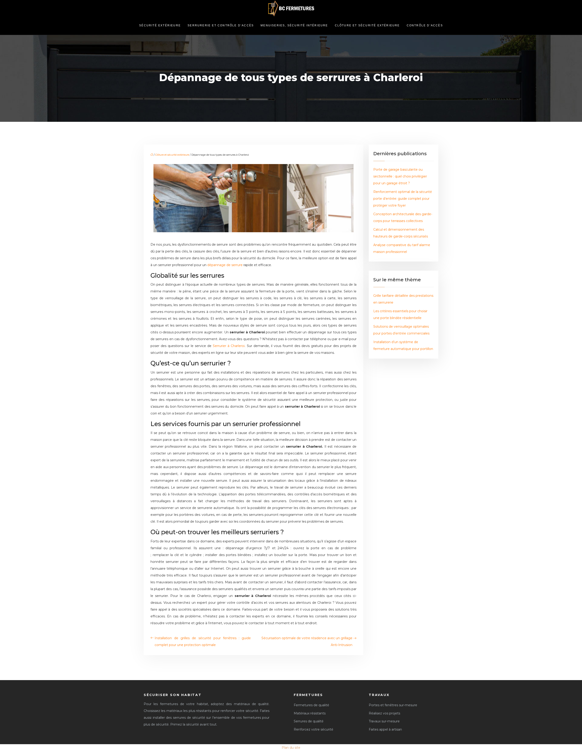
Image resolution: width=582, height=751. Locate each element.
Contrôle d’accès (425, 25)
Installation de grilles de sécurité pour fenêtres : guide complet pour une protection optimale (203, 641)
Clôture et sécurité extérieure (367, 25)
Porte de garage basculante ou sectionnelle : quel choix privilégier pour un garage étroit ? (400, 176)
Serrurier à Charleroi (229, 346)
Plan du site (291, 748)
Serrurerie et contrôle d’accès (221, 25)
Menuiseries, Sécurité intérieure (294, 25)
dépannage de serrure (225, 265)
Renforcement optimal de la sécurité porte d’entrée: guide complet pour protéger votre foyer (402, 198)
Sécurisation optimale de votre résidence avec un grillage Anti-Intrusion (306, 641)
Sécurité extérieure (160, 25)
